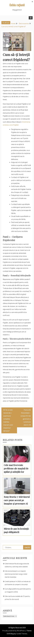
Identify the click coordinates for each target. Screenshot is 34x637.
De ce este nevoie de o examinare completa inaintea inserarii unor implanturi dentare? (8, 420)
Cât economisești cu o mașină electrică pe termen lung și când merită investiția (16, 574)
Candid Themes (21, 634)
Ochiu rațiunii (17, 5)
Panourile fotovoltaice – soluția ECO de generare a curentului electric (25, 417)
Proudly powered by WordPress (13, 631)
